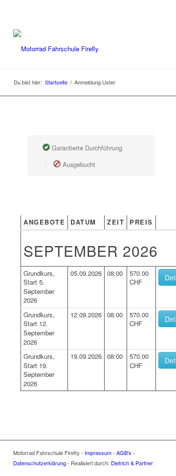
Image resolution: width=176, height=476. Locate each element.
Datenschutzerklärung (39, 463)
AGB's (124, 452)
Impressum (98, 452)
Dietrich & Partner (132, 463)
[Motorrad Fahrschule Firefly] (73, 48)
